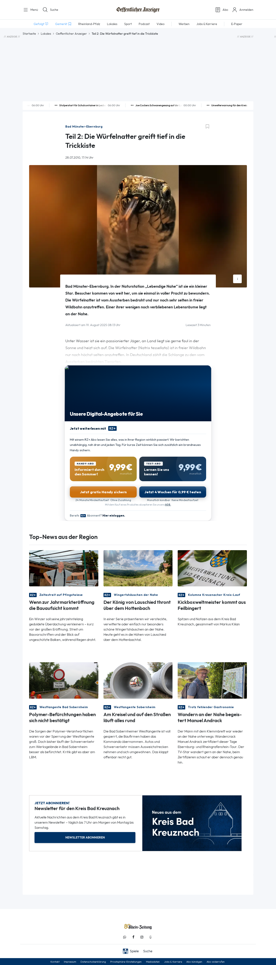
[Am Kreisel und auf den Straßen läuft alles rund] (138, 680)
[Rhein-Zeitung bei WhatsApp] (124, 937)
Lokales (46, 34)
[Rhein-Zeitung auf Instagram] (142, 937)
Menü (33, 10)
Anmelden (246, 10)
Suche (54, 10)
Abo (225, 10)
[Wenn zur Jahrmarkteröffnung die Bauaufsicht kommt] (63, 568)
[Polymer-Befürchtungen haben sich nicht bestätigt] (63, 680)
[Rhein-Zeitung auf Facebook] (133, 937)
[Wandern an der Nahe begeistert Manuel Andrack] (212, 680)
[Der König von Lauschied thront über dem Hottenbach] (138, 568)
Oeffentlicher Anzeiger (71, 34)
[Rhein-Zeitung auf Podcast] (150, 937)
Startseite (29, 34)
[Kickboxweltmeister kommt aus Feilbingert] (212, 568)
